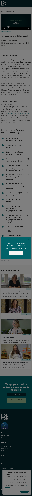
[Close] (28, 240)
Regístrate (16, 252)
